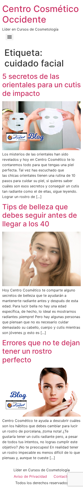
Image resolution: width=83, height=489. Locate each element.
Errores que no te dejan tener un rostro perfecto (41, 351)
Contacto (61, 476)
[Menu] (10, 37)
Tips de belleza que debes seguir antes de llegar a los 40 (39, 215)
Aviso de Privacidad (30, 476)
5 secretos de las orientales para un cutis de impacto (41, 85)
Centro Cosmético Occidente (40, 14)
